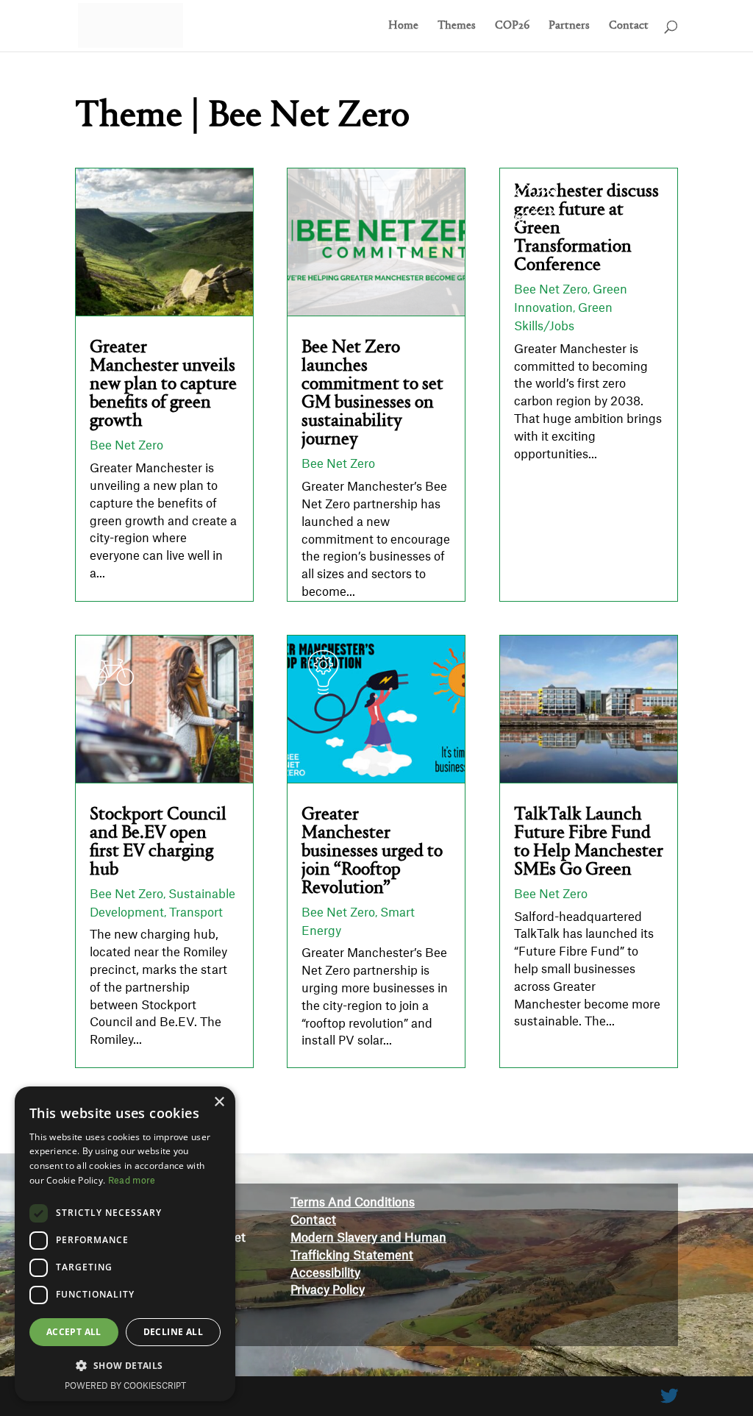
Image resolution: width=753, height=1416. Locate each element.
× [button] (218, 1102)
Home (403, 26)
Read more (132, 1180)
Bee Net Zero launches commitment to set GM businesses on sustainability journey (372, 393)
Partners (569, 26)
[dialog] (125, 1243)
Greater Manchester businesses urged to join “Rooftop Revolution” (372, 851)
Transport (196, 913)
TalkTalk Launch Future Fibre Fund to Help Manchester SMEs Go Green (588, 842)
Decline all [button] (173, 1332)
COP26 (512, 26)
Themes (457, 26)
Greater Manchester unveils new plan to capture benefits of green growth (163, 384)
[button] (125, 1366)
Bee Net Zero (126, 446)
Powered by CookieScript (125, 1386)
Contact (629, 26)
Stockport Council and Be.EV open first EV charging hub (158, 842)
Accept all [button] (73, 1332)
